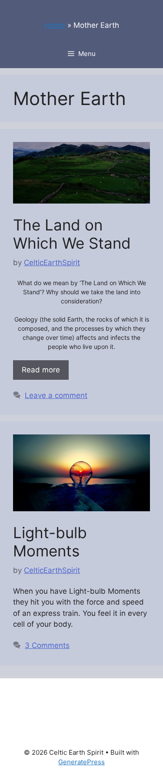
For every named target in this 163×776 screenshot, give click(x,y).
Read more (41, 369)
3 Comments (47, 645)
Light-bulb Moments (50, 541)
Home (54, 25)
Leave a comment (56, 395)
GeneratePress (81, 762)
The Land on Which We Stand (72, 234)
